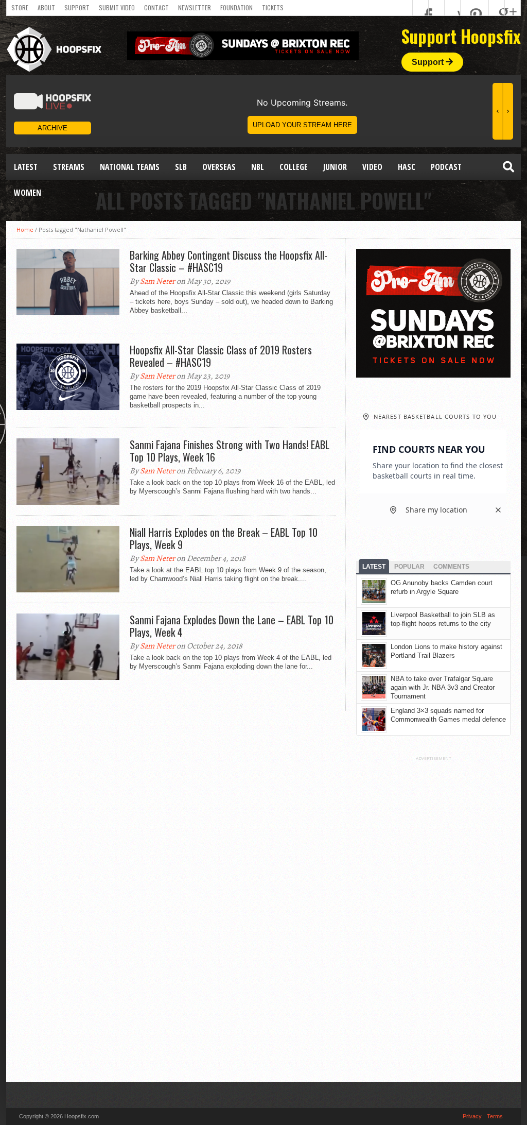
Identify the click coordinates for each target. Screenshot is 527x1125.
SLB (181, 167)
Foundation (236, 7)
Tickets (273, 7)
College (293, 167)
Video (372, 167)
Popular (409, 566)
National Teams (130, 167)
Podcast (446, 167)
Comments (451, 566)
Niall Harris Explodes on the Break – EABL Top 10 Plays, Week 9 (224, 538)
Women (27, 192)
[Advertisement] (433, 915)
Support (77, 7)
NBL (257, 167)
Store (19, 7)
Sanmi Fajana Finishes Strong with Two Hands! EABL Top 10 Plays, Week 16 (229, 450)
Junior (335, 167)
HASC (406, 167)
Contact (156, 7)
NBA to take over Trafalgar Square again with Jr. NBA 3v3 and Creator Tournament (443, 687)
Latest (26, 167)
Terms (495, 1116)
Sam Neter (157, 281)
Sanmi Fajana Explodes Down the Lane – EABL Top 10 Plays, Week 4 (231, 625)
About (46, 7)
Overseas (219, 167)
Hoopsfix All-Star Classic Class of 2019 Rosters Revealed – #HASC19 (221, 356)
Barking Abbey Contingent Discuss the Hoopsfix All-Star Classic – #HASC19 (228, 261)
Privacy (472, 1116)
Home (24, 229)
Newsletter (194, 7)
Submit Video (117, 7)
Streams (68, 167)
